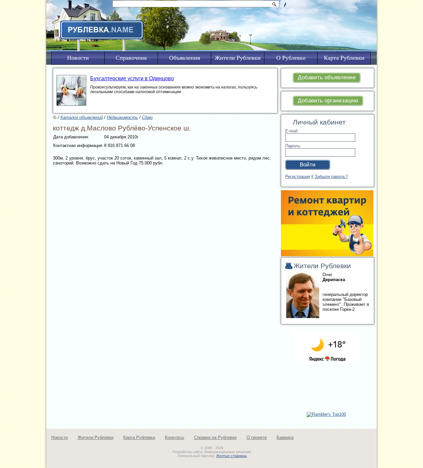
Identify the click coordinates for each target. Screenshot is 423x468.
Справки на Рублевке (215, 437)
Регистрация (297, 176)
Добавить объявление (327, 77)
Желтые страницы (231, 456)
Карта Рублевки (139, 437)
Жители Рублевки (95, 437)
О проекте (257, 437)
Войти (308, 165)
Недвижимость (122, 117)
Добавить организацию (328, 100)
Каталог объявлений (81, 117)
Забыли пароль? (331, 176)
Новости (59, 437)
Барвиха (285, 437)
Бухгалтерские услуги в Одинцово (132, 78)
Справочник (131, 57)
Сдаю (147, 117)
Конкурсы (174, 437)
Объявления (184, 57)
